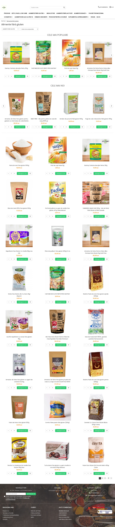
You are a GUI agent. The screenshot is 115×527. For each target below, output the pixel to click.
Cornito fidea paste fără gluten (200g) (57, 422)
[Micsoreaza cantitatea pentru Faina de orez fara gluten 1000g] (8, 173)
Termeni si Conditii (8, 513)
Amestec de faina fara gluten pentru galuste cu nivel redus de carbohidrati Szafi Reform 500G (16, 120)
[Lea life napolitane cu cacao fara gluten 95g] (19, 321)
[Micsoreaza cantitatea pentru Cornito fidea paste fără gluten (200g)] (46, 430)
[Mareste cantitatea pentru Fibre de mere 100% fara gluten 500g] (14, 216)
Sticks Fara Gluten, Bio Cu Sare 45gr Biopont (19, 295)
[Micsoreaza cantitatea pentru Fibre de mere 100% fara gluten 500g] (8, 216)
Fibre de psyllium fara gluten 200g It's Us (57, 251)
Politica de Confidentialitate (11, 515)
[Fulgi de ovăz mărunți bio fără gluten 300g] (98, 103)
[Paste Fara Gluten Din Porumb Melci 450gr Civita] (95, 450)
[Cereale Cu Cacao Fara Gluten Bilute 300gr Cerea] (95, 407)
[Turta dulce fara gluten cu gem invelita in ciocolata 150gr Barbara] (57, 450)
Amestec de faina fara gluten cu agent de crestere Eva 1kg (19, 381)
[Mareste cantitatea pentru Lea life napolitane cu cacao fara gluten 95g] (14, 344)
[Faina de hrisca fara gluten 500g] (19, 407)
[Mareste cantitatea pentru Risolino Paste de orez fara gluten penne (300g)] (91, 387)
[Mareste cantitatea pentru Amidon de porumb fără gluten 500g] (66, 127)
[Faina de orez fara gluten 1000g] (19, 150)
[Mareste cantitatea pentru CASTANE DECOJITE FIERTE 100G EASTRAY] (39, 76)
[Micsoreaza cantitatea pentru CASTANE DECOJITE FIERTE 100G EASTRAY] (33, 76)
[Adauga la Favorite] (27, 76)
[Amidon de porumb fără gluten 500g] (71, 103)
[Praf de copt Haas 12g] (71, 52)
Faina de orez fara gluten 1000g (19, 165)
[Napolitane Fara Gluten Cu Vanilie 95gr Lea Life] (19, 236)
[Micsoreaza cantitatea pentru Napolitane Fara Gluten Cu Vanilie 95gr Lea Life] (8, 259)
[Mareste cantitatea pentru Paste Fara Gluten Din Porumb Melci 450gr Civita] (91, 473)
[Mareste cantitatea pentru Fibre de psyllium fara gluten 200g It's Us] (52, 259)
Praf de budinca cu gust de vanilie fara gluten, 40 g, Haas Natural (57, 209)
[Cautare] (64, 7)
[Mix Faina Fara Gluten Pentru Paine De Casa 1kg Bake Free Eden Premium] (57, 321)
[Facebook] (57, 494)
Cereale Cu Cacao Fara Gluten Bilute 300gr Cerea (95, 423)
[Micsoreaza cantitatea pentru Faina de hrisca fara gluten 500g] (8, 430)
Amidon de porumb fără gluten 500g (71, 119)
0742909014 (95, 493)
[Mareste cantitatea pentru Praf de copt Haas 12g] (66, 76)
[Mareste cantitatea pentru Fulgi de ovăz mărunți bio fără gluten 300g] (93, 127)
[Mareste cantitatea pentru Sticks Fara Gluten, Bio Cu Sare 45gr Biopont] (14, 302)
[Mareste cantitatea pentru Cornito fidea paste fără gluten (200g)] (52, 430)
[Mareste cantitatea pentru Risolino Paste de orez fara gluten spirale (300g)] (91, 302)
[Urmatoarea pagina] (111, 478)
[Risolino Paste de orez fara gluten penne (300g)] (95, 364)
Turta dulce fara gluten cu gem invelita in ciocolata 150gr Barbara (57, 466)
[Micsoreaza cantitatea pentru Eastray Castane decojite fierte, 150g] (5, 76)
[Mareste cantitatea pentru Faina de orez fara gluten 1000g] (14, 173)
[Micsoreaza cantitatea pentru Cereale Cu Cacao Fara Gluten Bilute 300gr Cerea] (85, 430)
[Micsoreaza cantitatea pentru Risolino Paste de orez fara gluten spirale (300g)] (85, 302)
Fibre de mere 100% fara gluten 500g (19, 208)
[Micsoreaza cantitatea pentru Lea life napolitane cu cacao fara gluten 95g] (8, 344)
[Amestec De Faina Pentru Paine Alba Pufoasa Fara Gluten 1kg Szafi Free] (98, 53)
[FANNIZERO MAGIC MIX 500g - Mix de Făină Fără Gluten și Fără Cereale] (95, 193)
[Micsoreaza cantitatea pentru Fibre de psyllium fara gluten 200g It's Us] (46, 259)
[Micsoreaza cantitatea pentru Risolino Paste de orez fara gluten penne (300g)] (85, 387)
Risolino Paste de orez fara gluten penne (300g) (95, 381)
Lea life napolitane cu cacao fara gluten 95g (19, 338)
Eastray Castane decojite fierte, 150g (16, 68)
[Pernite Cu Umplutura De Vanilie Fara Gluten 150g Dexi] (19, 450)
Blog (98, 17)
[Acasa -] (12, 7)
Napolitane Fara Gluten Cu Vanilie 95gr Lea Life (19, 252)
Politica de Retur (35, 513)
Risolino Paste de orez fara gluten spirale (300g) (95, 295)
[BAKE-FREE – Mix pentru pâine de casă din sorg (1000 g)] (43, 103)
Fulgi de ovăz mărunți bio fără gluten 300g (98, 119)
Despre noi (6, 511)
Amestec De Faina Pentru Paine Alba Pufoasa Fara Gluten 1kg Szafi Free (98, 69)
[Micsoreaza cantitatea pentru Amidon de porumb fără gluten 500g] (60, 127)
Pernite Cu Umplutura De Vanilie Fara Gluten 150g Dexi (19, 466)
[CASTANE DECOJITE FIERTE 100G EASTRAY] (43, 52)
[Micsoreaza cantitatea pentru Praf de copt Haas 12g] (60, 76)
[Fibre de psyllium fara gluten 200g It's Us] (57, 235)
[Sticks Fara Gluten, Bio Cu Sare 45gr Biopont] (19, 278)
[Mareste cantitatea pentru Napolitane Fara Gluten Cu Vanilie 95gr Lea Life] (14, 259)
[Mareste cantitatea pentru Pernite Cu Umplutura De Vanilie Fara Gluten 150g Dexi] (14, 473)
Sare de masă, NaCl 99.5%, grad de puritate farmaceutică (96, 338)
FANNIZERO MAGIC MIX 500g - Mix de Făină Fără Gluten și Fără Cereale (96, 209)
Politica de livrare (8, 517)
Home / (3, 21)
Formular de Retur (36, 515)
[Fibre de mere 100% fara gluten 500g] (19, 192)
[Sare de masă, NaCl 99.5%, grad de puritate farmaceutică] (95, 321)
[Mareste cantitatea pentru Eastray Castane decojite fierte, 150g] (11, 76)
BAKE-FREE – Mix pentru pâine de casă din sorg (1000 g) (44, 120)
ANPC (32, 517)
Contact (5, 519)
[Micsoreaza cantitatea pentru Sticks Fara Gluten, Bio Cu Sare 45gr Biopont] (8, 302)
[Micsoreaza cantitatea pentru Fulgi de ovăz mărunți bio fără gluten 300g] (88, 127)
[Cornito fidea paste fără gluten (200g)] (57, 407)
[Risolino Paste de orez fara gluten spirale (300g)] (95, 278)
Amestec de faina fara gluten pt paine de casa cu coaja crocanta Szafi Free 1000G (57, 381)
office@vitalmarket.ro (95, 495)
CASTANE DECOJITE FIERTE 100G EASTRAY (43, 68)
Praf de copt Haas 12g (71, 68)
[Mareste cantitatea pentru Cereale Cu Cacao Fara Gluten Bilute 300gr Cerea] (91, 430)
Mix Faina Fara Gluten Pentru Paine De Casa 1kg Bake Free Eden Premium (57, 338)
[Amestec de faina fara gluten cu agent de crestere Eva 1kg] (19, 364)
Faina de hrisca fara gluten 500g (19, 422)
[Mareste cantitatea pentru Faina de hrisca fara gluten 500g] (14, 430)
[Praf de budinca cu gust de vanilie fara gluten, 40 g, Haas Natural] (57, 192)
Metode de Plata (36, 511)
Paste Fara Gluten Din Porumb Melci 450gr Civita (96, 466)
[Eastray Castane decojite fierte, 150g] (16, 53)
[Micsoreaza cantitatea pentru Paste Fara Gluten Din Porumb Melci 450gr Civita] (85, 473)
